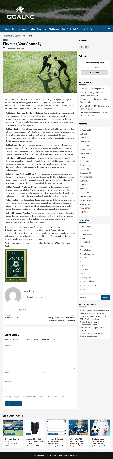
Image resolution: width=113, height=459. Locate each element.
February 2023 (85, 165)
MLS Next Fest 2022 (12, 316)
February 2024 (85, 141)
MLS (82, 262)
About (86, 29)
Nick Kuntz (20, 48)
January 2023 (85, 169)
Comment (9, 345)
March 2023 (84, 161)
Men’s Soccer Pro (28, 29)
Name (7, 372)
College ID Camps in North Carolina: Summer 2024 (94, 100)
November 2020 (86, 200)
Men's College (85, 250)
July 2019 (84, 212)
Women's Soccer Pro (88, 285)
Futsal (62, 29)
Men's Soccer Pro (87, 254)
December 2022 (86, 173)
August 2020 (85, 204)
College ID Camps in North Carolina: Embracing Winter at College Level (61, 318)
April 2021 (84, 188)
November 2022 (86, 177)
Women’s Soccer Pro (12, 29)
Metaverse (84, 258)
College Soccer (86, 234)
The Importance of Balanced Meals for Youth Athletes (94, 114)
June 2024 (84, 137)
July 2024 (84, 134)
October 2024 (85, 130)
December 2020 (86, 196)
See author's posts (34, 297)
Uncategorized (86, 277)
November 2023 (86, 149)
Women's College (87, 281)
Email (44, 372)
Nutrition (84, 269)
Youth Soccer (25, 310)
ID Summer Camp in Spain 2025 (92, 88)
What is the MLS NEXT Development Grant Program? (94, 107)
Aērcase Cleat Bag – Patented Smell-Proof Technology (91, 94)
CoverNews (63, 455)
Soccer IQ (52, 243)
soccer (10, 310)
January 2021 (85, 192)
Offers (82, 273)
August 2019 (85, 208)
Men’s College (42, 29)
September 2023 (86, 153)
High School (77, 29)
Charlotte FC (85, 230)
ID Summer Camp (87, 246)
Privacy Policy (95, 29)
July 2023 (84, 157)
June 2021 (84, 184)
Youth (69, 29)
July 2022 (84, 181)
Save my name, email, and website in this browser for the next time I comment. (36, 397)
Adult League (54, 29)
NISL (82, 265)
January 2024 (85, 145)
